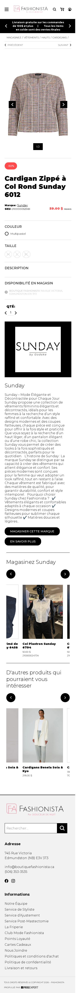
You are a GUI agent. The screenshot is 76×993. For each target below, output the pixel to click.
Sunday (22, 205)
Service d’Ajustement (22, 915)
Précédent (15, 44)
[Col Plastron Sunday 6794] (42, 621)
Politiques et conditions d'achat (32, 956)
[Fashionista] (38, 809)
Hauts (46, 37)
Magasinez (14, 37)
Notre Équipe (16, 904)
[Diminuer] (6, 313)
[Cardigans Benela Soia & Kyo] (42, 744)
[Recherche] (54, 9)
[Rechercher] (62, 828)
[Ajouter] (16, 313)
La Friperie (14, 927)
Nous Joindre (16, 950)
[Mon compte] (69, 9)
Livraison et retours (21, 968)
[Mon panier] (62, 9)
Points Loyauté (17, 939)
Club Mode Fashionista (24, 933)
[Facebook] (6, 881)
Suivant (63, 44)
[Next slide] (70, 26)
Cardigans (59, 37)
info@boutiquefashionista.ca (29, 867)
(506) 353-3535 (16, 872)
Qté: (10, 306)
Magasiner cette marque (32, 531)
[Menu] (7, 9)
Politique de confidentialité (28, 962)
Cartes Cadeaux (18, 945)
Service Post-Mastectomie (27, 921)
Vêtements (31, 37)
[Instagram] (13, 881)
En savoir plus (23, 541)
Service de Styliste (19, 909)
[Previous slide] (6, 26)
